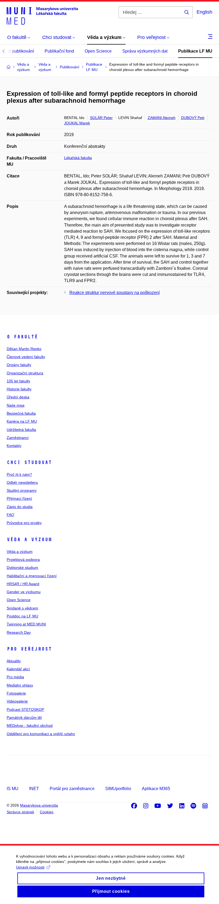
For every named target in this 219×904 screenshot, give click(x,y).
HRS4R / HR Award (23, 584)
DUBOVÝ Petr (193, 118)
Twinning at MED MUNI (26, 624)
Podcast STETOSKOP (25, 709)
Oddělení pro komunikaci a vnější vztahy (41, 734)
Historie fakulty (19, 389)
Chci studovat (29, 462)
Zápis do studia (20, 507)
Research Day (19, 632)
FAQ (10, 515)
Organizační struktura (25, 373)
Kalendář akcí (18, 669)
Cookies (46, 812)
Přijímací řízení (19, 498)
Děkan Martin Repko (24, 349)
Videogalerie (17, 701)
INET (34, 788)
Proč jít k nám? (19, 474)
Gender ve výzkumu (24, 592)
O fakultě (22, 337)
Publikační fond (59, 51)
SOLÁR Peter (101, 118)
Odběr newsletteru (22, 482)
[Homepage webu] (42, 15)
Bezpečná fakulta (21, 413)
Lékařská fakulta (78, 158)
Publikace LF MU (195, 51)
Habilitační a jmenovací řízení (32, 576)
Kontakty (14, 445)
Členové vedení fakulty (26, 357)
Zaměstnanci (18, 437)
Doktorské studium (22, 567)
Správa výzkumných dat (144, 51)
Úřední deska (18, 397)
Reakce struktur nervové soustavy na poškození (114, 292)
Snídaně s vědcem (22, 608)
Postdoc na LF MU (22, 616)
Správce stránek (20, 812)
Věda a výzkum (29, 539)
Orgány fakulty (19, 365)
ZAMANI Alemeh (161, 118)
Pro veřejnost (29, 649)
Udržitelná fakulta (21, 429)
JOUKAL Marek (77, 123)
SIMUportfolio (118, 788)
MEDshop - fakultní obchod (30, 725)
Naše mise (16, 405)
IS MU (12, 788)
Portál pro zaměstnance (72, 788)
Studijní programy (22, 490)
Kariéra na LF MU (22, 421)
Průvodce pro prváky (24, 523)
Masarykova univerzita (39, 805)
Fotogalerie (16, 693)
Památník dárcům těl (24, 717)
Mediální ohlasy (20, 685)
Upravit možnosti (30, 867)
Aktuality (14, 661)
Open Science (98, 51)
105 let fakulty (18, 381)
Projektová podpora (23, 559)
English (204, 12)
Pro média (15, 677)
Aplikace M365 (156, 788)
